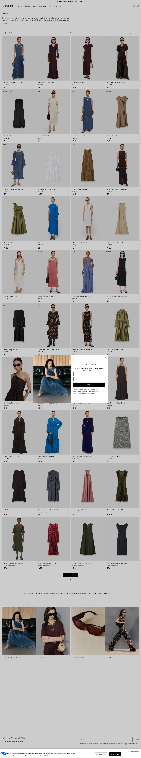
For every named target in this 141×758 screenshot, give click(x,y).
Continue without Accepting (134, 751)
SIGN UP (89, 384)
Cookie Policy (46, 755)
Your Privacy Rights (101, 754)
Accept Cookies (115, 754)
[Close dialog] (105, 357)
